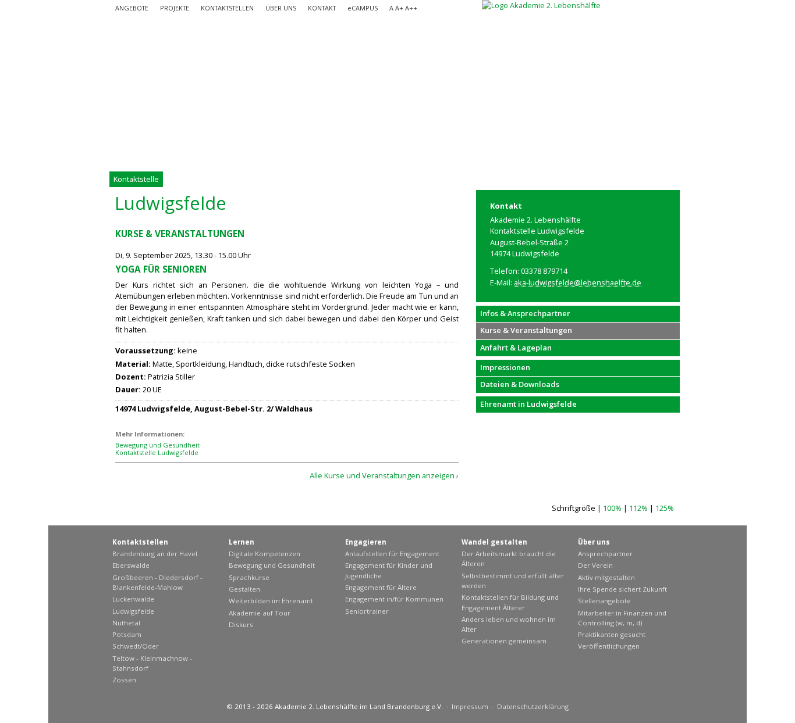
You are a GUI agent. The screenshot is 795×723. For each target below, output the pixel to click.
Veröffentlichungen (609, 646)
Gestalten (244, 589)
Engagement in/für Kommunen (394, 599)
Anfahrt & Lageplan (516, 347)
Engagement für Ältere (381, 587)
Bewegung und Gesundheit (157, 445)
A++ (411, 7)
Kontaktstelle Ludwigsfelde (156, 452)
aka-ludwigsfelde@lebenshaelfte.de (577, 282)
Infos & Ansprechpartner (525, 313)
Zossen (124, 679)
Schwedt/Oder (135, 646)
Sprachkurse (249, 577)
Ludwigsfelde (133, 611)
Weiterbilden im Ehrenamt (271, 600)
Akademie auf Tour (259, 613)
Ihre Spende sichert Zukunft (622, 589)
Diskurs (241, 624)
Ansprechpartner (605, 553)
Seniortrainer (367, 611)
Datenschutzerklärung (533, 706)
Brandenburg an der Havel (154, 553)
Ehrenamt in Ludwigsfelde (528, 404)
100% (612, 508)
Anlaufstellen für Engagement (392, 553)
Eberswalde (131, 565)
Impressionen (505, 367)
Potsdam (126, 634)
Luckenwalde (133, 599)
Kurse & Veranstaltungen (526, 330)
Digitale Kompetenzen (264, 553)
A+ (399, 7)
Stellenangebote (604, 600)
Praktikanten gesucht (611, 634)
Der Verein (595, 565)
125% (664, 508)
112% (638, 508)
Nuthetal (126, 622)
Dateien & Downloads (519, 384)
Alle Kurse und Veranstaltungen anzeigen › (384, 475)
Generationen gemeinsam (504, 640)
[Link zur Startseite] (541, 5)
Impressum (470, 706)
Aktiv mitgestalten (606, 577)
